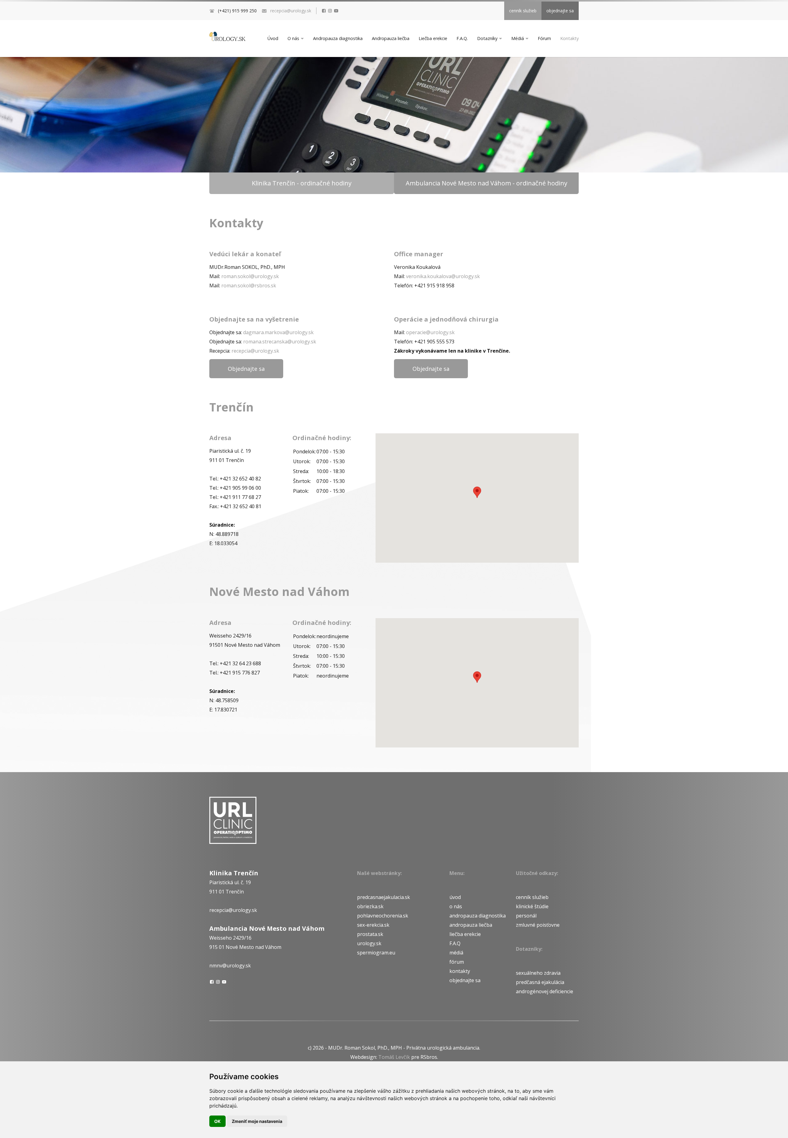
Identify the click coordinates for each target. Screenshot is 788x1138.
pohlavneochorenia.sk (382, 915)
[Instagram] (330, 10)
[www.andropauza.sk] (227, 36)
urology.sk (369, 943)
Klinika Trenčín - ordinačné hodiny (302, 183)
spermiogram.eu (376, 952)
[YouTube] (336, 10)
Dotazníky (487, 38)
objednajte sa (560, 11)
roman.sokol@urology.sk (250, 276)
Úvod (272, 38)
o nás (455, 906)
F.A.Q (454, 943)
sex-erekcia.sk (373, 924)
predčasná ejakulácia (540, 982)
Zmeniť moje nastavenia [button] (257, 1121)
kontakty (459, 971)
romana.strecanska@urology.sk (279, 341)
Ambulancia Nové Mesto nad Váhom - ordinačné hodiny (486, 183)
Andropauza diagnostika (338, 38)
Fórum (544, 38)
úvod (455, 897)
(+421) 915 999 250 (237, 11)
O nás (293, 38)
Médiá (517, 38)
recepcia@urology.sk (290, 11)
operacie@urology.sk (430, 332)
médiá (456, 952)
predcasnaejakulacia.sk (383, 897)
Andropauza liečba (390, 38)
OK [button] (217, 1121)
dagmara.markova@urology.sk (278, 332)
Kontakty (569, 38)
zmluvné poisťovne (538, 924)
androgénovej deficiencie (544, 991)
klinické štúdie (532, 906)
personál (526, 915)
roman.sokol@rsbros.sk (248, 285)
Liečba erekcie (433, 38)
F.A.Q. (462, 38)
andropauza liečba (470, 924)
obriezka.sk (370, 906)
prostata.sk (370, 934)
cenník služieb (523, 11)
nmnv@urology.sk (230, 965)
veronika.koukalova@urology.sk (443, 276)
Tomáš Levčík (394, 1057)
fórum (456, 961)
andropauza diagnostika (477, 915)
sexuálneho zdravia (538, 973)
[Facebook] (323, 10)
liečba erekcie (465, 934)
